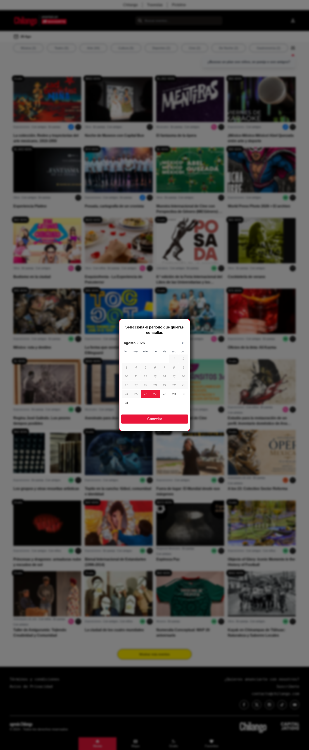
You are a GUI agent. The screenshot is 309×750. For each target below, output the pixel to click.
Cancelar (154, 419)
